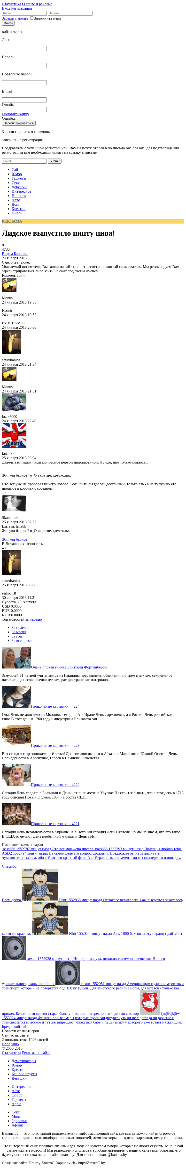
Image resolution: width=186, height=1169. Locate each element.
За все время (22, 641)
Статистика (11, 4)
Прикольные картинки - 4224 (55, 706)
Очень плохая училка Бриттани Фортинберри (69, 667)
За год (17, 636)
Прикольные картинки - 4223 (55, 745)
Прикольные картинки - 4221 (55, 824)
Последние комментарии (22, 844)
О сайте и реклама (37, 4)
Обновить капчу (15, 114)
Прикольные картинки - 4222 (55, 785)
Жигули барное (14, 539)
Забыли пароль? (15, 18)
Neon (6, 1044)
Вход (6, 8)
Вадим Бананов (15, 254)
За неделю (20, 627)
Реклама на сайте (36, 1053)
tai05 (15, 1044)
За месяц (19, 632)
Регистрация (21, 8)
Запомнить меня (47, 18)
